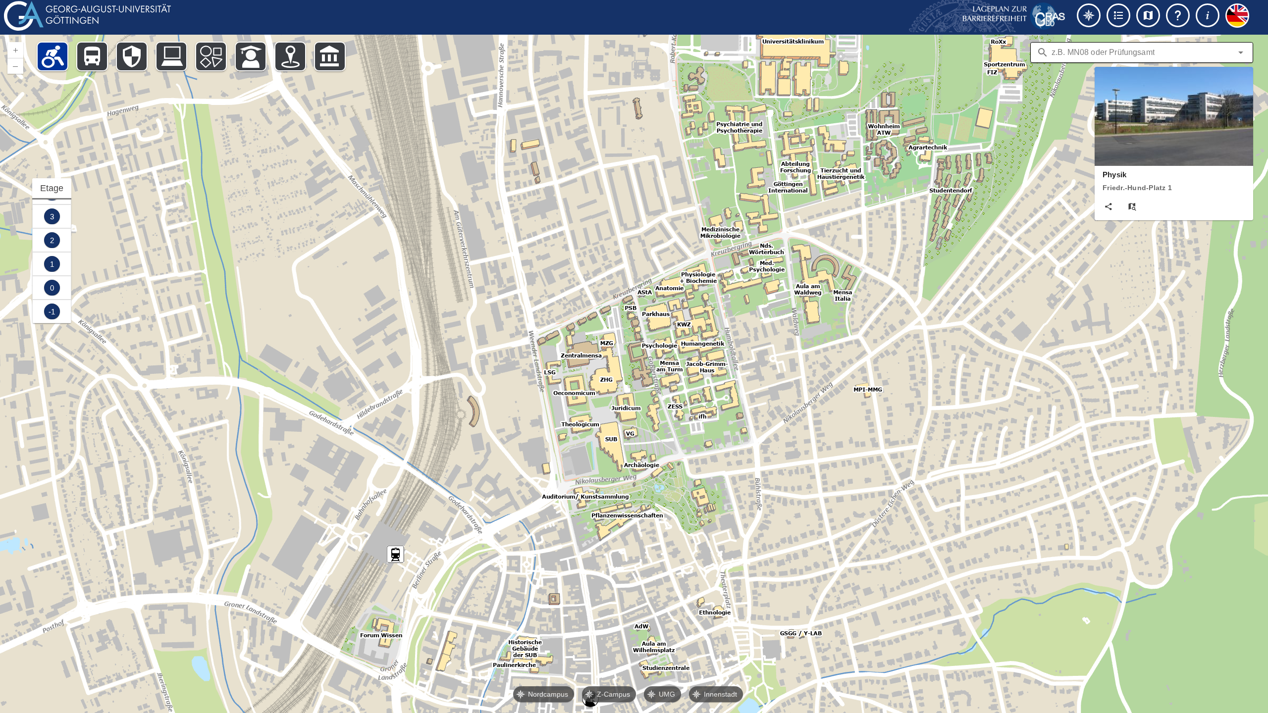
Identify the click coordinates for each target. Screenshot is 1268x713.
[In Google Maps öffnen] (1132, 206)
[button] (1241, 52)
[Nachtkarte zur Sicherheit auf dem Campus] (132, 56)
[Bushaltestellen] (92, 56)
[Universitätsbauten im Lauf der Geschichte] (330, 56)
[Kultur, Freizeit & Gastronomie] (290, 56)
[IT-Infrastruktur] (171, 56)
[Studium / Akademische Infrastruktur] (250, 56)
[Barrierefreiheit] (52, 56)
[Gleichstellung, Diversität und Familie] (211, 56)
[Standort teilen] (1108, 206)
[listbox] (51, 250)
